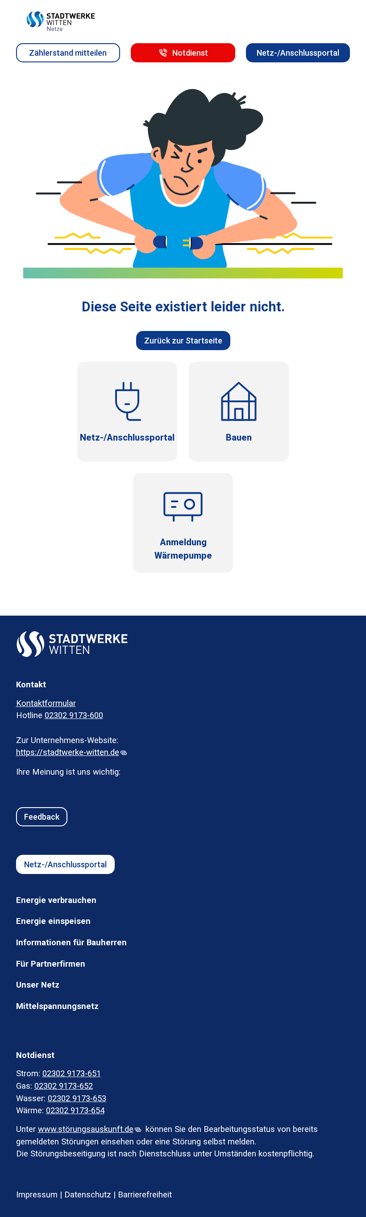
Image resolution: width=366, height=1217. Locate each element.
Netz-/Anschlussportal (298, 52)
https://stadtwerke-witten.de (67, 752)
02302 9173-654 (75, 1110)
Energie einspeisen (53, 921)
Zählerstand (68, 52)
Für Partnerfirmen (50, 964)
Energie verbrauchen (56, 900)
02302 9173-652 (63, 1086)
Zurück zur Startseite (183, 340)
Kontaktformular (46, 703)
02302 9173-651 (71, 1073)
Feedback (41, 816)
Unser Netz (37, 985)
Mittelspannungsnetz (57, 1006)
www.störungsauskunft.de (85, 1129)
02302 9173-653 (77, 1098)
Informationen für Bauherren (71, 942)
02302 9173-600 (74, 715)
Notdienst (190, 52)
